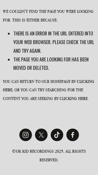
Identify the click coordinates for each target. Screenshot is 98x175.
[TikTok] (57, 135)
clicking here (74, 98)
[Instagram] (25, 135)
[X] (41, 135)
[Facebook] (72, 135)
